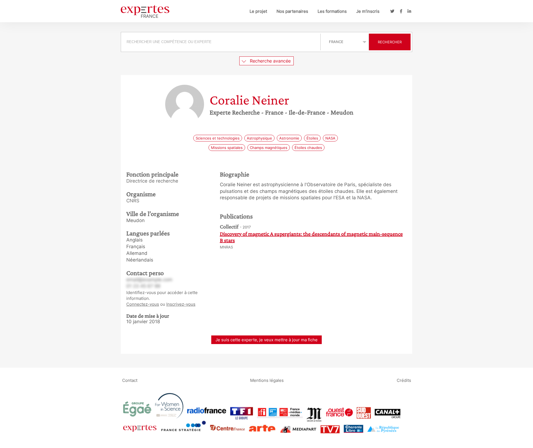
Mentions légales (267, 380)
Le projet (258, 11)
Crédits (404, 380)
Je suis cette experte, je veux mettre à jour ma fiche (266, 339)
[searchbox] (220, 42)
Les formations (332, 11)
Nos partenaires (292, 11)
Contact (129, 380)
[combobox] (221, 42)
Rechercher (390, 42)
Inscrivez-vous (180, 304)
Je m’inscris (367, 11)
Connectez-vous (142, 304)
